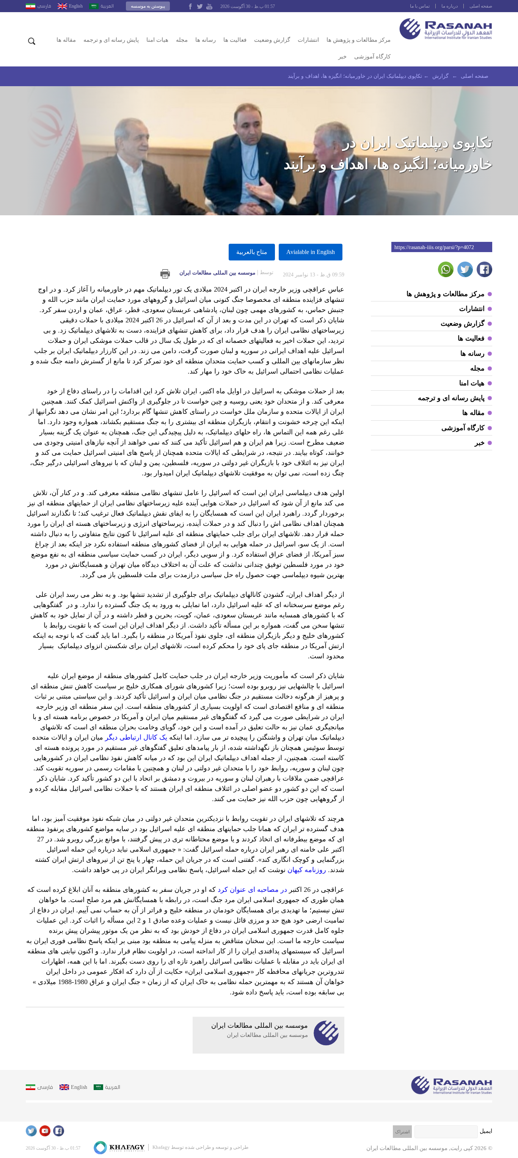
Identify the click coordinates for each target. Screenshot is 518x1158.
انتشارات (308, 40)
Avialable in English (310, 252)
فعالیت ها (234, 40)
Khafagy (161, 1147)
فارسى (44, 6)
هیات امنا (157, 40)
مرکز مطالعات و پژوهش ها (358, 40)
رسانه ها (205, 40)
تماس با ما (420, 6)
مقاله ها (66, 40)
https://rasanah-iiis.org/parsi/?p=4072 (434, 247)
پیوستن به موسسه (148, 6)
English (76, 6)
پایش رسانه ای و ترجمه (111, 40)
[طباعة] (165, 274)
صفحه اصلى (480, 6)
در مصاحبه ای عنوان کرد (252, 889)
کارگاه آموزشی (372, 57)
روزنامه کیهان (306, 870)
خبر (342, 57)
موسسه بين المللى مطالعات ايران (226, 273)
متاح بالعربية (251, 252)
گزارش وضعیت (272, 40)
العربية (107, 6)
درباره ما (449, 6)
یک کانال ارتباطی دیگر (136, 737)
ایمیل (486, 1131)
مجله (182, 40)
